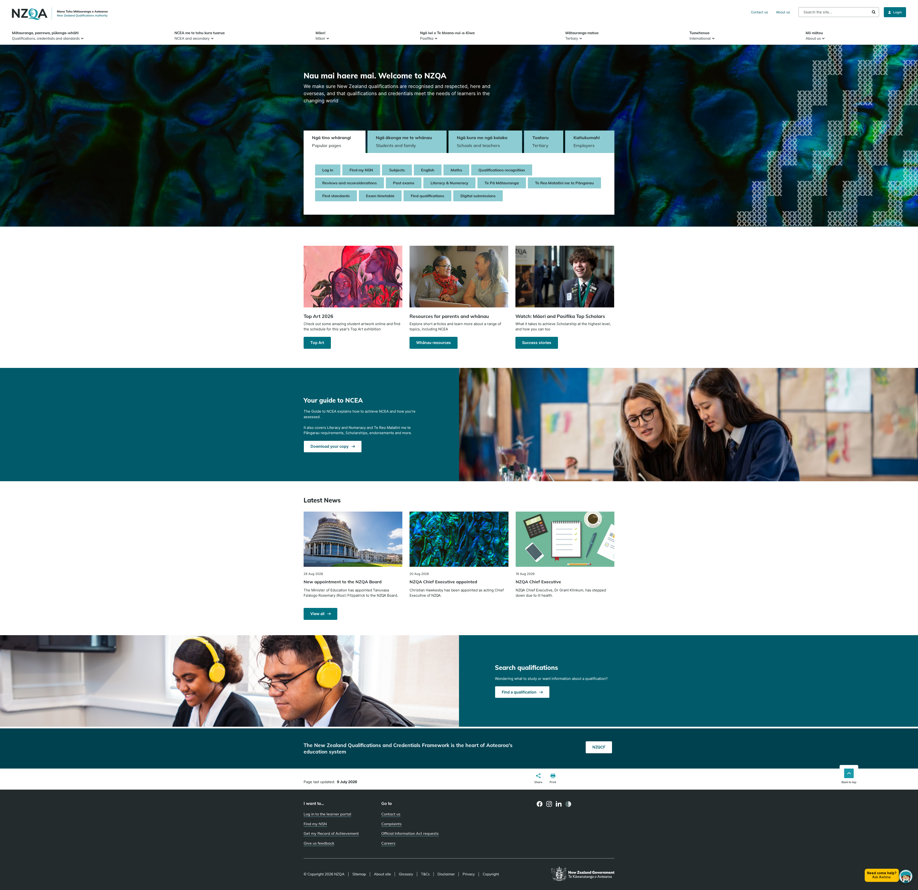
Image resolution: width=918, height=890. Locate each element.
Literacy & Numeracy (449, 182)
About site (382, 874)
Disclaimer (446, 874)
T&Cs (425, 874)
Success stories (536, 342)
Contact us (759, 12)
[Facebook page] (540, 804)
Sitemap (359, 874)
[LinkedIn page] (559, 804)
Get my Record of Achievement (331, 833)
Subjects (397, 170)
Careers (388, 843)
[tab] (335, 142)
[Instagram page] (549, 804)
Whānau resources (433, 342)
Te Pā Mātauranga (502, 182)
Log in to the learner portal (327, 814)
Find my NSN (361, 170)
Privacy (469, 874)
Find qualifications (427, 195)
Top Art (317, 342)
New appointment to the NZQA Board (343, 581)
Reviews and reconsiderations (349, 182)
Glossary (406, 874)
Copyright (491, 874)
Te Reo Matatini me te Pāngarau (564, 182)
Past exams (403, 182)
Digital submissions (478, 195)
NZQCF (598, 747)
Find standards (336, 195)
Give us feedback (319, 843)
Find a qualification (519, 692)
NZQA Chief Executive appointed (443, 581)
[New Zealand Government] (582, 874)
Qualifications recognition (501, 170)
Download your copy (330, 446)
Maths (456, 170)
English (427, 170)
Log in (327, 170)
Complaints (391, 823)
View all (317, 613)
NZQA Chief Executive (538, 581)
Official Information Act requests (410, 833)
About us (783, 12)
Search (873, 12)
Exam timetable (380, 195)
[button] (538, 779)
